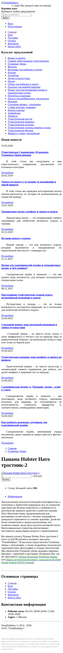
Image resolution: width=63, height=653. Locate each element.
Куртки (12, 72)
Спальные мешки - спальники (24, 104)
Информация (15, 496)
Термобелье (14, 113)
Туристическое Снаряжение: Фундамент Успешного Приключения (25, 153)
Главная (12, 32)
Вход (10, 23)
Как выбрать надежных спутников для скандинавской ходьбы (24, 424)
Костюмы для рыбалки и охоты (25, 69)
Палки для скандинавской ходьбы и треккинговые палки (27, 91)
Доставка (13, 37)
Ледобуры (13, 75)
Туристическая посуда (20, 118)
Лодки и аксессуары (19, 78)
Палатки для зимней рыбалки (24, 87)
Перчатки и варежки (19, 95)
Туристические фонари (20, 130)
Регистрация (15, 26)
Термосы (12, 116)
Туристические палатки (21, 124)
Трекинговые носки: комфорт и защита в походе (29, 211)
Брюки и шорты (16, 58)
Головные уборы (17, 63)
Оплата (12, 40)
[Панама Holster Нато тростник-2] (20, 473)
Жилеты (12, 66)
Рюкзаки (12, 101)
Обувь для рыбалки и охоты (23, 84)
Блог (10, 34)
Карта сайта (14, 46)
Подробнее (7, 172)
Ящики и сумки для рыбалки (24, 133)
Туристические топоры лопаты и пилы (29, 127)
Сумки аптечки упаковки (22, 107)
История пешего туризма (16, 238)
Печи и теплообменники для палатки (28, 98)
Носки (11, 81)
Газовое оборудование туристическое (28, 61)
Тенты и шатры (16, 110)
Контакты (13, 43)
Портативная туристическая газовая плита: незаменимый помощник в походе (27, 296)
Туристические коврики (21, 121)
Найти (5, 18)
